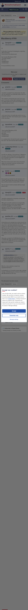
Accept (14, 311)
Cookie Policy (11, 298)
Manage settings (14, 319)
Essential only (14, 315)
